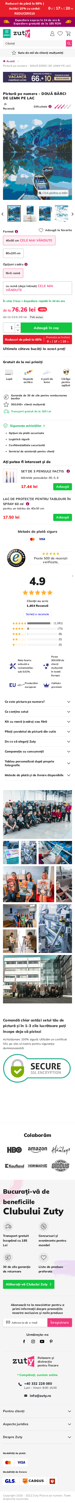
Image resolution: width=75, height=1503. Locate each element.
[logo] (22, 33)
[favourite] (60, 33)
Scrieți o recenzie (37, 614)
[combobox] (34, 43)
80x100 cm (13, 253)
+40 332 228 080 (38, 1383)
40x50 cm (29, 240)
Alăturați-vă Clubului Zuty (27, 1284)
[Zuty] (23, 1364)
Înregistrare (60, 1322)
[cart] (67, 33)
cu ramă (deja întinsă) (29, 288)
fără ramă (13, 273)
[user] (52, 33)
